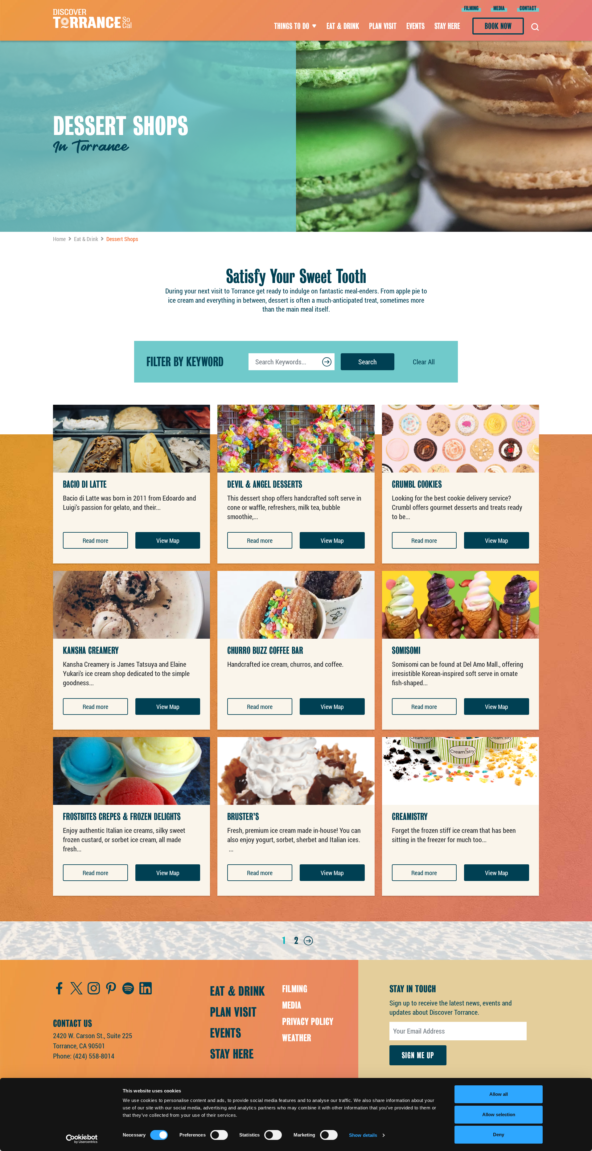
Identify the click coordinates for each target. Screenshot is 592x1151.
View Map (167, 540)
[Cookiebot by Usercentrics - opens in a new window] (82, 1139)
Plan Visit (383, 26)
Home (59, 239)
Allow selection (498, 1114)
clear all (424, 361)
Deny (498, 1134)
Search (367, 361)
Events (415, 26)
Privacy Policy (307, 1021)
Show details (363, 1135)
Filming (471, 8)
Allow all (498, 1094)
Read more (95, 540)
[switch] (219, 1135)
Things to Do (291, 26)
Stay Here (447, 26)
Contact (528, 8)
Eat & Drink (343, 26)
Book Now (498, 26)
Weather (296, 1037)
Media (499, 8)
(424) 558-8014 (93, 1055)
